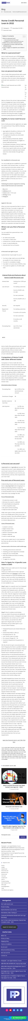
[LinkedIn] (17, 1010)
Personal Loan (4, 870)
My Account (4, 947)
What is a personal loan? (9, 38)
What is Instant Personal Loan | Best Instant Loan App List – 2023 (14, 786)
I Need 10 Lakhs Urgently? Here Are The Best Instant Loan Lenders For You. (14, 827)
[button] (19, 1017)
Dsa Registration (5, 886)
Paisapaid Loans (5, 834)
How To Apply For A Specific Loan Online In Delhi (13, 48)
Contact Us (4, 955)
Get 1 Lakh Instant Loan (7, 904)
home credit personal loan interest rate (16, 754)
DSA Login (3, 884)
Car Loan (3, 876)
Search (23, 837)
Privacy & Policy (5, 938)
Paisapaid (6, 28)
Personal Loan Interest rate (14, 807)
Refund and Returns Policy (8, 950)
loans (20, 727)
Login (2, 888)
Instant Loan (4, 869)
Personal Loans (7, 30)
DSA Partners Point (5, 883)
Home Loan (4, 874)
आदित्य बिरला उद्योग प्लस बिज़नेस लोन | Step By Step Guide (12, 847)
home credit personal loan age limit (13, 747)
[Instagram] (7, 1010)
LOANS (3, 867)
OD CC (3, 879)
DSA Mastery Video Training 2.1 (9, 912)
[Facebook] (14, 1010)
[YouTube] (10, 1010)
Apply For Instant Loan (9, 927)
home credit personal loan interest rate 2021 (12, 756)
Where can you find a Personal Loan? (12, 43)
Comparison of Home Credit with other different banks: (13, 45)
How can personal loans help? (12, 40)
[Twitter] (21, 1010)
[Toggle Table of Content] (23, 36)
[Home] (1, 12)
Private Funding (5, 881)
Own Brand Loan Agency (7, 890)
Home (2, 865)
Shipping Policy (5, 941)
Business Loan (4, 872)
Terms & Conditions (6, 944)
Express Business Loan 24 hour (9, 910)
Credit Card (4, 877)
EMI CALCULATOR (5, 952)
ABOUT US (3, 935)
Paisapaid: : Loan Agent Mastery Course (11, 846)
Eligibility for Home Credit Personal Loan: (14, 41)
